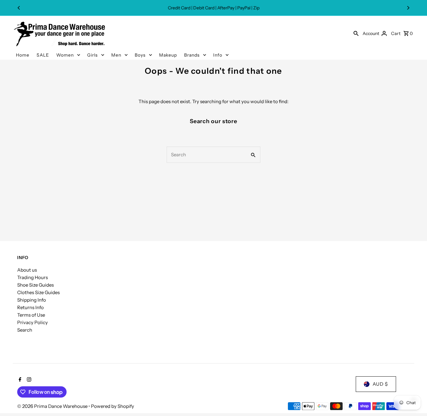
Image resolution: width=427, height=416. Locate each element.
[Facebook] (19, 380)
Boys (140, 55)
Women (65, 55)
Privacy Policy (32, 322)
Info (217, 55)
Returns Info (30, 307)
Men (116, 55)
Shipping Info (31, 300)
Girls (92, 55)
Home (22, 55)
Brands (192, 55)
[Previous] (19, 8)
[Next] (408, 8)
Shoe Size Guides (35, 285)
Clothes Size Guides (38, 292)
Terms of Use (31, 315)
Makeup (168, 55)
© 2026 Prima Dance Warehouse (52, 406)
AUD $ (380, 384)
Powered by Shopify (112, 406)
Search (24, 330)
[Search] (356, 33)
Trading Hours (32, 277)
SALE (43, 55)
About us (27, 270)
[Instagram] (28, 380)
